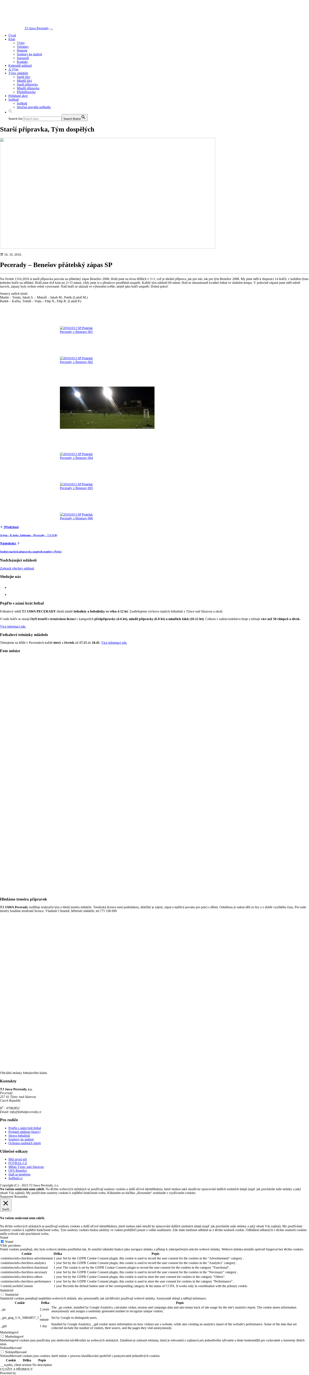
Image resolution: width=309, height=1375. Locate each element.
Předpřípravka (26, 92)
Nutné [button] (4, 1237)
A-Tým (13, 69)
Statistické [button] (6, 1290)
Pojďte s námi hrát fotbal (24, 1128)
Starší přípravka (27, 84)
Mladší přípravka (28, 88)
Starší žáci (23, 77)
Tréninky (23, 46)
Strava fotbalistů (19, 1135)
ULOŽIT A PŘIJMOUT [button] (16, 1369)
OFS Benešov (17, 1170)
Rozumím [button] (20, 1196)
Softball (13, 99)
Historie (22, 50)
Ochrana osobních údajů (24, 1143)
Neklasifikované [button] (11, 1348)
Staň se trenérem (19, 1174)
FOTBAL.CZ (17, 1163)
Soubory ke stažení (29, 54)
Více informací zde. (13, 626)
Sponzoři (23, 58)
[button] (10, 112)
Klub (11, 39)
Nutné (9, 1241)
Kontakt (22, 62)
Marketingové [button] (9, 1332)
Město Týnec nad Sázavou (26, 1167)
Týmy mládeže (18, 73)
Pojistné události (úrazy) (24, 1132)
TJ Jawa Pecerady (37, 28)
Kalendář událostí (20, 65)
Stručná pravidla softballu (34, 107)
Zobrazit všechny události (17, 568)
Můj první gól (17, 1159)
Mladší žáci (24, 80)
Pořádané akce (18, 96)
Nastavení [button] (6, 1196)
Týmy (21, 43)
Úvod (12, 35)
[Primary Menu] (51, 29)
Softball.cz (15, 1178)
